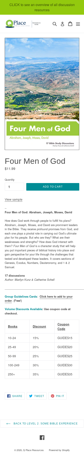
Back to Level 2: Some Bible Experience (45, 423)
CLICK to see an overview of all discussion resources (42, 7)
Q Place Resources (33, 450)
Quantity (9, 179)
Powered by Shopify (59, 450)
